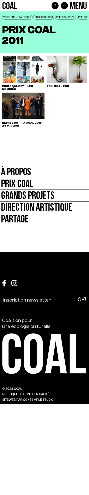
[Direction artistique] (44, 207)
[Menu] (78, 5)
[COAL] (9, 5)
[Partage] (44, 219)
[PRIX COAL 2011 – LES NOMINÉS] (23, 73)
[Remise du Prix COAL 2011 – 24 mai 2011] (23, 110)
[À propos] (44, 172)
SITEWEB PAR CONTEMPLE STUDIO (27, 399)
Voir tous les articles (17, 17)
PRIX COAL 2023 (44, 17)
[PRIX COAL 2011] (68, 73)
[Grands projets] (44, 196)
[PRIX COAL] (44, 184)
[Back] (64, 5)
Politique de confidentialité (25, 394)
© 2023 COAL (12, 388)
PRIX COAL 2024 (65, 17)
